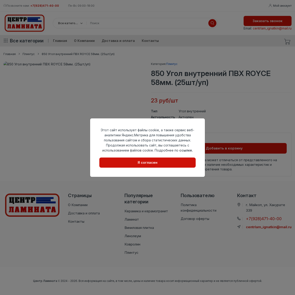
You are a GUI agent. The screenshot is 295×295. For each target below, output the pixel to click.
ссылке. (186, 150)
